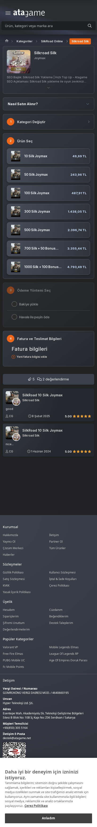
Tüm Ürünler (57, 548)
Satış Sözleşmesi (14, 579)
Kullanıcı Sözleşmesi (62, 572)
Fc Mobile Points (13, 667)
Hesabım (9, 610)
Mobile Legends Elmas (64, 647)
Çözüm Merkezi (13, 548)
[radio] (74, 416)
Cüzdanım (55, 610)
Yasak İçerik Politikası (17, 592)
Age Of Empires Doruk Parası (68, 660)
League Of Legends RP (63, 654)
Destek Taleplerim (61, 623)
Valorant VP (10, 647)
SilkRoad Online (52, 41)
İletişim (54, 535)
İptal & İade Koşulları (63, 579)
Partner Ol (56, 542)
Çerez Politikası (59, 585)
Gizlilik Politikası (13, 572)
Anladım (48, 818)
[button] (48, 88)
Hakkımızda (10, 535)
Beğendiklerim (58, 616)
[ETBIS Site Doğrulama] (46, 753)
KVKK (6, 585)
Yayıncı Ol (9, 542)
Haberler (9, 555)
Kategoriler (24, 41)
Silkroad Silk (80, 41)
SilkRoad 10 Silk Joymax (42, 395)
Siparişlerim (11, 616)
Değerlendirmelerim (16, 629)
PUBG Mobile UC (14, 660)
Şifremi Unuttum (13, 623)
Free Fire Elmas (13, 654)
